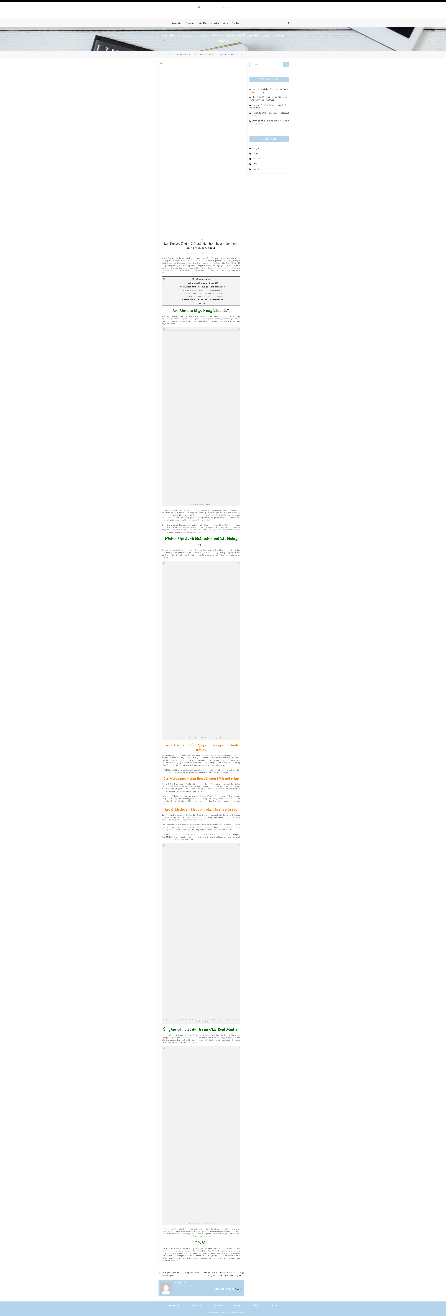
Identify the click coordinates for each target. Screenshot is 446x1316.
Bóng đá (215, 23)
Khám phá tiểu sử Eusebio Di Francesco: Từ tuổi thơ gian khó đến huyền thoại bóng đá (221, 1274)
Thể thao (203, 23)
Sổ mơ (225, 23)
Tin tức (235, 23)
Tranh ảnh (190, 23)
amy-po (193, 253)
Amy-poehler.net (216, 1312)
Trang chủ (177, 23)
